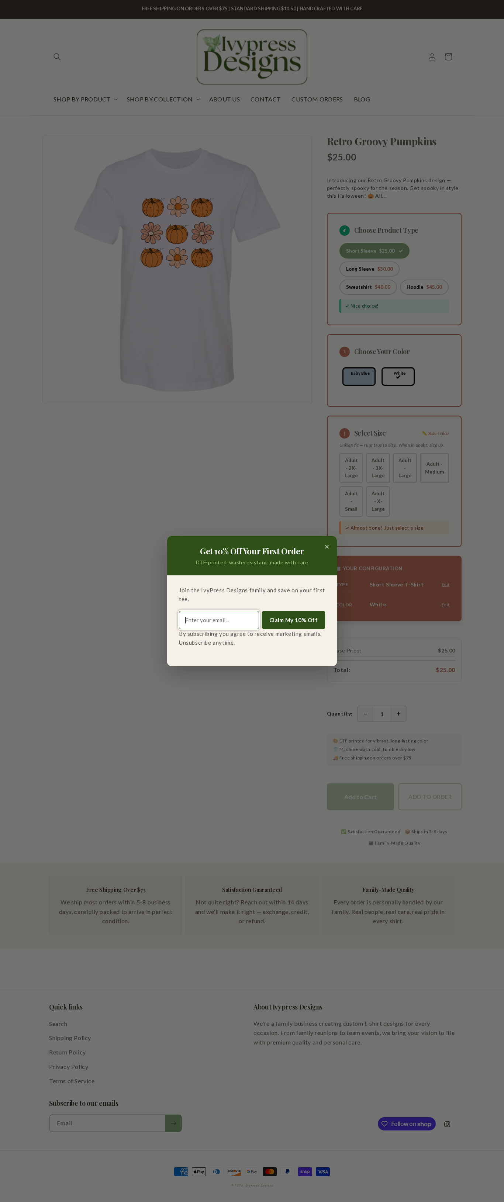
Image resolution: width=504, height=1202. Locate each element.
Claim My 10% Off (293, 620)
